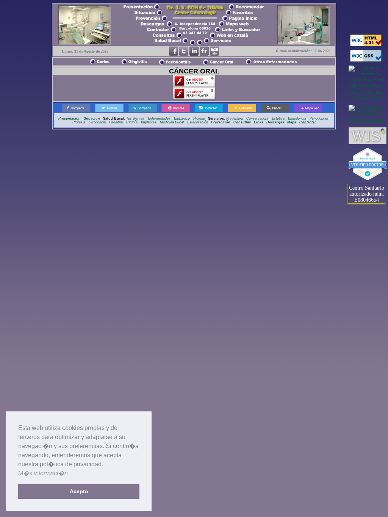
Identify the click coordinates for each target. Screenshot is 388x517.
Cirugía (132, 122)
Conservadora (257, 118)
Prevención (220, 122)
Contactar (307, 122)
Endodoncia (297, 118)
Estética (278, 118)
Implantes (148, 122)
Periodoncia (319, 118)
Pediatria (116, 122)
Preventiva (234, 118)
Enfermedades (159, 118)
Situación (92, 118)
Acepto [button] (79, 491)
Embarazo (181, 118)
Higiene (199, 118)
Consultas (242, 122)
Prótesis (78, 122)
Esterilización (197, 122)
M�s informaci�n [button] (43, 473)
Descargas (275, 122)
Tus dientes (135, 118)
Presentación (69, 118)
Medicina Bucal (172, 122)
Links (258, 122)
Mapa (291, 122)
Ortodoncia (97, 122)
